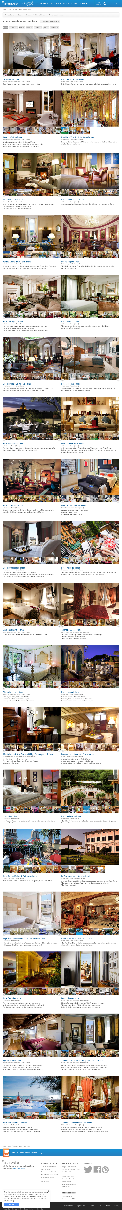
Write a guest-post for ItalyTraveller (69, 1185)
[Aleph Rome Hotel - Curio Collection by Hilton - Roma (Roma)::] (6, 931)
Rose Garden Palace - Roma (72, 443)
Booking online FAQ (68, 1199)
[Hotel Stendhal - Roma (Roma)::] (65, 376)
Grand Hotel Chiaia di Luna (49, 1174)
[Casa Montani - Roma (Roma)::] (6, 72)
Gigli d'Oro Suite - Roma (12, 1060)
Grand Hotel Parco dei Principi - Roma (76, 938)
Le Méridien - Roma (10, 816)
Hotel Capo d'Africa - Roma (72, 199)
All (5, 27)
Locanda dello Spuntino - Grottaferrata (77, 754)
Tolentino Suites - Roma (71, 629)
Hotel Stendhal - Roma (70, 383)
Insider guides (66, 1181)
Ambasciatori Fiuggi (47, 1177)
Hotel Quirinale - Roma (70, 321)
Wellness (54, 27)
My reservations (67, 1196)
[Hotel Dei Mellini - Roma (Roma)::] (6, 498)
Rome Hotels (40, 15)
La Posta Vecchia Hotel (48, 1167)
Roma (28, 81)
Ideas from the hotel (68, 1179)
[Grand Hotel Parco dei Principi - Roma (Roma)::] (65, 931)
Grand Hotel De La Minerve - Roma (17, 383)
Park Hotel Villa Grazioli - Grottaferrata (77, 137)
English (113, 3)
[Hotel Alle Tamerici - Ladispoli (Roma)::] (6, 1115)
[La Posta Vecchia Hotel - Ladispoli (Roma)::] (65, 869)
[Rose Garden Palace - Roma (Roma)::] (65, 436)
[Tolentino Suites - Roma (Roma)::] (65, 622)
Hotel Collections (78, 3)
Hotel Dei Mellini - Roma (13, 505)
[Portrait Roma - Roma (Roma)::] (65, 991)
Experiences (55, 3)
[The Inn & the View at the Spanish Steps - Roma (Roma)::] (65, 1053)
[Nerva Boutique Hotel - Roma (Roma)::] (65, 498)
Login (98, 2)
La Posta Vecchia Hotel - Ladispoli (75, 876)
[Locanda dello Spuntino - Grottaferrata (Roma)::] (65, 747)
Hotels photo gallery (68, 1176)
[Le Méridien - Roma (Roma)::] (6, 809)
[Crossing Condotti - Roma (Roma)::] (6, 622)
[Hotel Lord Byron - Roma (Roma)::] (6, 314)
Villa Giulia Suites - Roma (13, 692)
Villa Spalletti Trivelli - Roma (14, 199)
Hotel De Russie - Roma (71, 816)
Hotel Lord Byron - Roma (13, 321)
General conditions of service (12, 1209)
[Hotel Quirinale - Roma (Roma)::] (65, 314)
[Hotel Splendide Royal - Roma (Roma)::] (65, 684)
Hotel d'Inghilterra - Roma (13, 443)
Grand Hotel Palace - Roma (14, 567)
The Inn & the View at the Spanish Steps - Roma (82, 1060)
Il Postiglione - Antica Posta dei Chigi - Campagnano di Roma (28, 754)
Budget (66, 3)
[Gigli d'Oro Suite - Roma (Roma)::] (6, 1053)
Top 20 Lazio (45, 1181)
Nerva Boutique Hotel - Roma (73, 505)
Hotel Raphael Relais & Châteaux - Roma (20, 876)
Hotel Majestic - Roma (70, 567)
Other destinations (56, 15)
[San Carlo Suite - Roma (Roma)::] (6, 130)
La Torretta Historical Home (71, 1169)
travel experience (18, 1168)
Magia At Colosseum (69, 1167)
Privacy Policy (29, 1209)
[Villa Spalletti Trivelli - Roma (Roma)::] (6, 192)
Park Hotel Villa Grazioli (48, 1172)
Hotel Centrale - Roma (12, 998)
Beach (29, 27)
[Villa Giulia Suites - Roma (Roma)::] (6, 684)
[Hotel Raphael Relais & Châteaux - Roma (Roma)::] (6, 869)
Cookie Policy (39, 1209)
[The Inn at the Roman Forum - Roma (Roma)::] (65, 1115)
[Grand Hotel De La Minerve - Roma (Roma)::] (6, 376)
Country (38, 27)
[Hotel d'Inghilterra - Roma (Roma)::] (6, 436)
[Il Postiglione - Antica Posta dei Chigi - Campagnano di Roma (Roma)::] (6, 747)
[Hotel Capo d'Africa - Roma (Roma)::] (65, 192)
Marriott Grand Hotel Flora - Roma (17, 261)
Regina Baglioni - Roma (71, 261)
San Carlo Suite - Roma (12, 137)
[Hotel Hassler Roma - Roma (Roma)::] (65, 72)
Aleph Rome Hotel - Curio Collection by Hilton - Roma (24, 938)
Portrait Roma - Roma (70, 998)
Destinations (41, 3)
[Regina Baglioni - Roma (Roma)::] (65, 254)
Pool (21, 27)
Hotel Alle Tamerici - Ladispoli (15, 1122)
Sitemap (116, 1206)
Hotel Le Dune (45, 1169)
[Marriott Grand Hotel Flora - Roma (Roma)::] (6, 254)
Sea (46, 27)
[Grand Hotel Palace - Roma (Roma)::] (6, 560)
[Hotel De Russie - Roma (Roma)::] (65, 809)
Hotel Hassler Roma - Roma (72, 79)
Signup (98, 4)
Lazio (20, 15)
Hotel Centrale (67, 1172)
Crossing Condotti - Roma (13, 629)
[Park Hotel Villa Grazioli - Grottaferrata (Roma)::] (65, 130)
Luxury (13, 27)
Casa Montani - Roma (11, 79)
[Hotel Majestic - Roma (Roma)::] (65, 560)
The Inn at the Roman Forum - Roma (76, 1122)
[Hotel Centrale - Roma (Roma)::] (6, 991)
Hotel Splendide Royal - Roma (73, 692)
